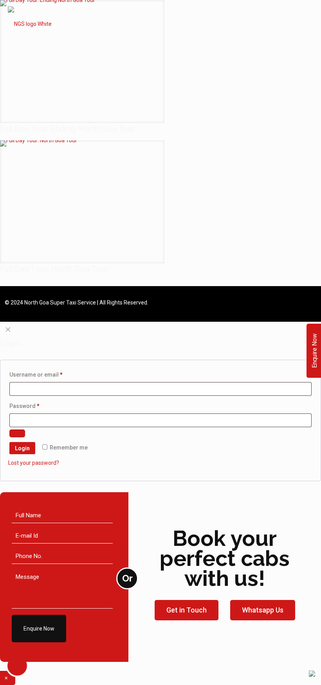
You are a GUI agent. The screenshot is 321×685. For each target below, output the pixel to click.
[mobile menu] (308, 23)
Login (22, 448)
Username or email (47, 374)
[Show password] (17, 433)
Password (36, 405)
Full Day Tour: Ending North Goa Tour (67, 128)
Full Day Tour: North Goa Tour (54, 269)
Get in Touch (186, 610)
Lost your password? (33, 463)
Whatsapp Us (262, 610)
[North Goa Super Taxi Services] (30, 23)
